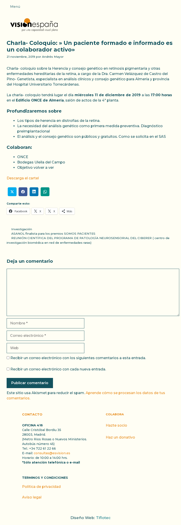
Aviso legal (31, 497)
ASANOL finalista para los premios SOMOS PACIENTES (53, 233)
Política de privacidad (41, 487)
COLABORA (115, 414)
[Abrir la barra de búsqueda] (175, 8)
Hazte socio (116, 425)
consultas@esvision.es (52, 453)
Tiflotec (103, 517)
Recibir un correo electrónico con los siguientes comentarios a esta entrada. (78, 358)
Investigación (21, 229)
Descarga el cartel (23, 178)
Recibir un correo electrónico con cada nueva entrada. (58, 369)
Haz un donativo (120, 437)
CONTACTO (32, 414)
